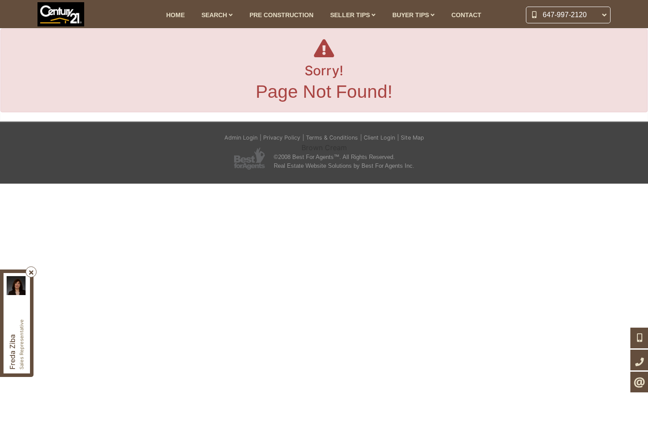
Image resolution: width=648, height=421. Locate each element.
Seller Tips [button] (351, 15)
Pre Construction (281, 15)
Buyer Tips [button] (411, 15)
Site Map (412, 137)
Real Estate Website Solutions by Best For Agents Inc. (344, 165)
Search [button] (215, 15)
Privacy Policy (281, 137)
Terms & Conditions (332, 137)
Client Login (379, 137)
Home (175, 15)
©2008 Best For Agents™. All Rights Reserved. (334, 157)
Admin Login (240, 137)
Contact (466, 15)
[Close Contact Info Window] (31, 272)
